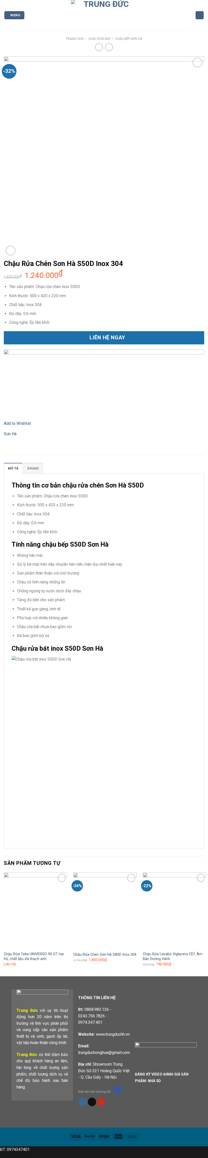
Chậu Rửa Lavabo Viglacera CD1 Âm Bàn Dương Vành (172, 956)
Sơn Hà (10, 433)
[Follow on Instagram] (83, 1102)
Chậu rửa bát (99, 39)
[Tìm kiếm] (200, 15)
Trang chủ (74, 39)
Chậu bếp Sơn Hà (128, 39)
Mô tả (13, 468)
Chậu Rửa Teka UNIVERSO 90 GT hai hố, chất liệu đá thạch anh (34, 956)
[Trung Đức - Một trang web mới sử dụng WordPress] (104, 15)
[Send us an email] (92, 1102)
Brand (33, 468)
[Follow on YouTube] (101, 1102)
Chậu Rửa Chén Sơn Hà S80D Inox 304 (104, 954)
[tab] (13, 468)
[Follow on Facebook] (118, 1090)
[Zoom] (10, 251)
